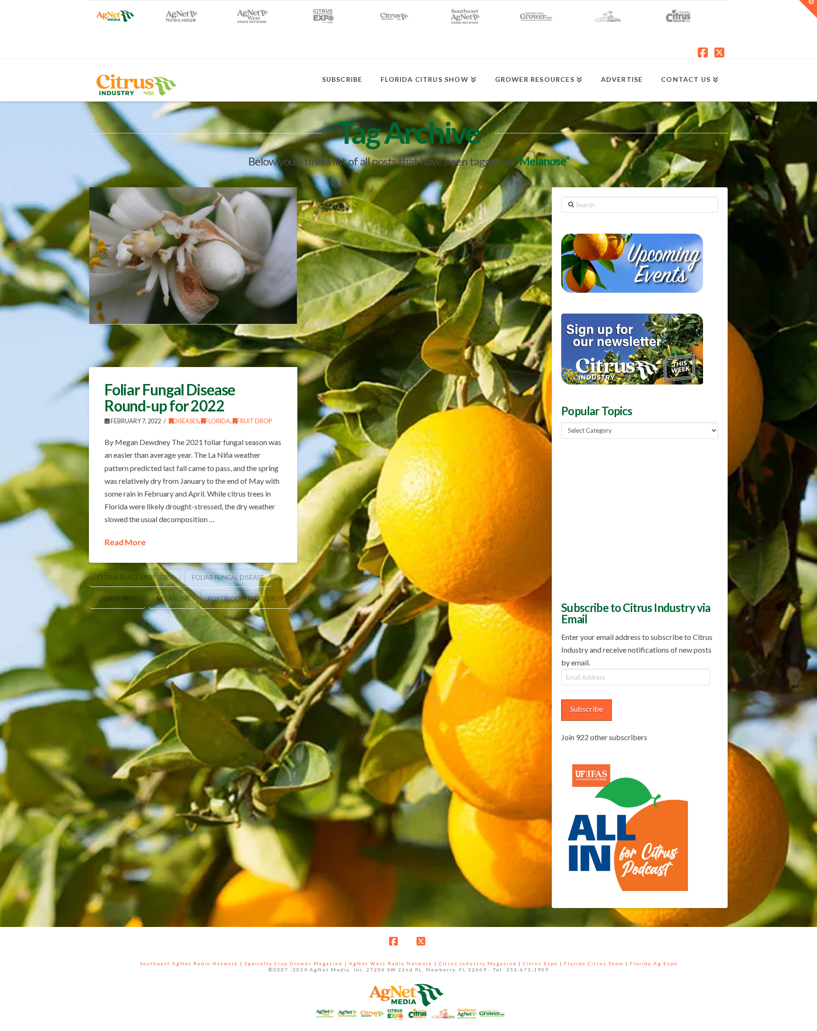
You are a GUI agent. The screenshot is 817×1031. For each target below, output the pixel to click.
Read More (125, 542)
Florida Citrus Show (594, 963)
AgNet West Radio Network (391, 963)
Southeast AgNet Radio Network (189, 963)
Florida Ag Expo (654, 963)
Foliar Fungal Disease (228, 577)
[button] (808, 9)
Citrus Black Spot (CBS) (135, 577)
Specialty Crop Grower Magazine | (296, 963)
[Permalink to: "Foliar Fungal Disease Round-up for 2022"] (193, 255)
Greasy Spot (117, 599)
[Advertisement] (632, 519)
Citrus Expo (540, 963)
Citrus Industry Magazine (478, 963)
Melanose (172, 599)
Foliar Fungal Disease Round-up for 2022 (169, 397)
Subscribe (586, 708)
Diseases (186, 421)
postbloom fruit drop (246, 599)
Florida (217, 421)
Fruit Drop (254, 421)
